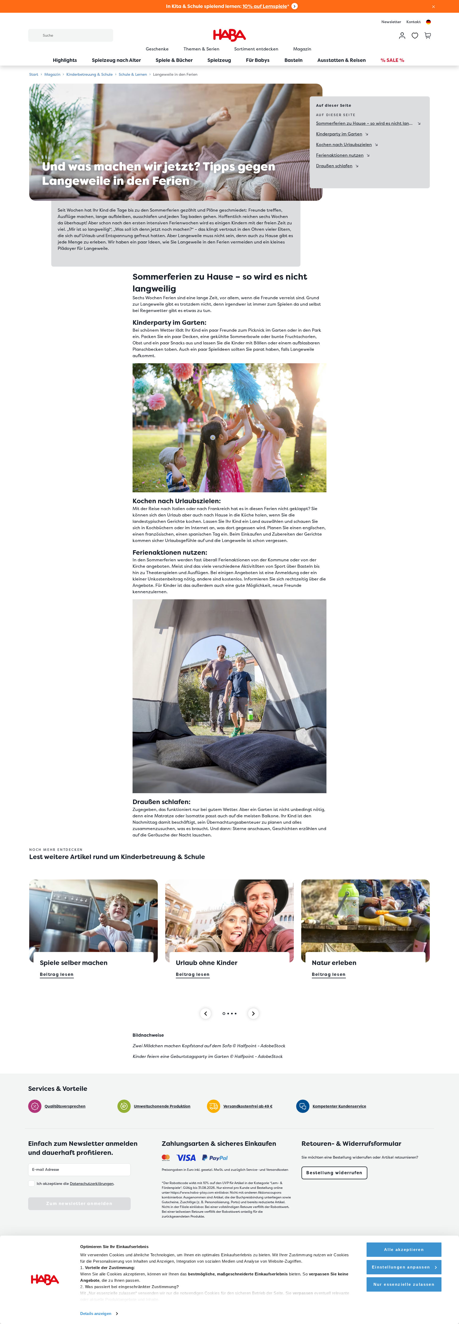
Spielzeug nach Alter (116, 60)
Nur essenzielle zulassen (404, 1284)
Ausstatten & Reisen (341, 60)
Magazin (302, 49)
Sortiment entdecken (256, 49)
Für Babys (258, 60)
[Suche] (35, 35)
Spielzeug (219, 60)
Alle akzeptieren (404, 1249)
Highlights (65, 60)
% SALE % (392, 60)
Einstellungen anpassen (401, 1267)
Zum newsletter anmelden (79, 1203)
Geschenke (157, 49)
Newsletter (391, 21)
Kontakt (413, 21)
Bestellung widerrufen (334, 1173)
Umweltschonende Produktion (162, 1106)
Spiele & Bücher (174, 60)
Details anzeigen (95, 1313)
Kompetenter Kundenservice (339, 1106)
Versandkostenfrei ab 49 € (248, 1106)
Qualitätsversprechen (65, 1106)
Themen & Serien (201, 49)
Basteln (293, 60)
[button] (433, 6)
